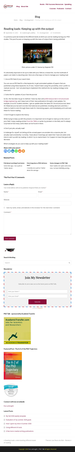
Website (6, 200)
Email (40, 192)
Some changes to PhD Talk (59, 163)
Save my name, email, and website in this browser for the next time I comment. (33, 208)
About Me (24, 6)
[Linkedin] (12, 151)
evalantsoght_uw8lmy (28, 33)
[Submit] (69, 263)
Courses (52, 9)
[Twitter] (9, 151)
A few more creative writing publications (19, 431)
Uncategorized (43, 33)
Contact (68, 9)
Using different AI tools (14, 427)
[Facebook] (5, 151)
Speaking (67, 4)
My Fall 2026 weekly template (16, 416)
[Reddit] (19, 151)
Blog (18, 6)
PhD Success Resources (54, 4)
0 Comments (57, 33)
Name (6, 192)
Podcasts (60, 9)
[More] (23, 151)
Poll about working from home (14, 163)
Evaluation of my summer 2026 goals (18, 420)
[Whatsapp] (16, 151)
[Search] (37, 263)
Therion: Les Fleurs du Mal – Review (57, 440)
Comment (7, 212)
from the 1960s (32, 121)
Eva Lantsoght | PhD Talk (36, 449)
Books (42, 4)
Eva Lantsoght (9, 406)
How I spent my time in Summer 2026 (18, 424)
